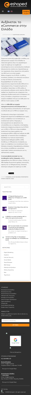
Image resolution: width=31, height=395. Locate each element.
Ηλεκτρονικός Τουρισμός (8, 295)
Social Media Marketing (7, 305)
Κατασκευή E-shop (6, 291)
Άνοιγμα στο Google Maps (9, 368)
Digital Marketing (8, 252)
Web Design (7, 265)
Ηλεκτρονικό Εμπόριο (19, 34)
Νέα (5, 272)
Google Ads (4, 303)
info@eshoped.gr (9, 363)
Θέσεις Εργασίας (9, 270)
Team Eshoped (8, 262)
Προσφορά (26, 12)
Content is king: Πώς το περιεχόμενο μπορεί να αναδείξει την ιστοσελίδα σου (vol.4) (17, 238)
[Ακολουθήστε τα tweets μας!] (11, 389)
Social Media (7, 260)
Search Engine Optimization (9, 299)
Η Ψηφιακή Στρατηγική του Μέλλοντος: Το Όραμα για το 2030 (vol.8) (17, 198)
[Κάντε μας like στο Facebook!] (9, 389)
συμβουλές (8, 178)
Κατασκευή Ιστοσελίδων (7, 289)
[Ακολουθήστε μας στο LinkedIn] (16, 389)
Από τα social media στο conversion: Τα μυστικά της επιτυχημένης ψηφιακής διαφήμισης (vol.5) (18, 227)
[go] (27, 187)
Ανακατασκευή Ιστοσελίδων (8, 293)
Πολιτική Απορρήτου (15, 352)
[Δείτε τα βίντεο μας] (14, 389)
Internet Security (8, 257)
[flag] (9, 11)
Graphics (6, 255)
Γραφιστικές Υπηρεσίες (7, 307)
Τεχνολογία (7, 275)
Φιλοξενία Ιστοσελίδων (7, 297)
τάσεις (12, 178)
